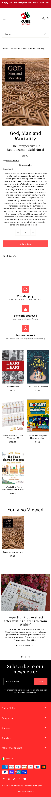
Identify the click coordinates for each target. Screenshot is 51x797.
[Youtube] (25, 779)
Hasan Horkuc (12, 160)
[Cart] (48, 18)
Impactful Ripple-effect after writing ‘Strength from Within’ (25, 621)
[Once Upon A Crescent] (38, 366)
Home (5, 48)
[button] (25, 257)
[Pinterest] (19, 779)
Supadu (30, 791)
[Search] (45, 34)
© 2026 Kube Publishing (12, 786)
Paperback (15, 48)
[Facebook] (4, 779)
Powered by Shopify (33, 786)
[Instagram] (9, 779)
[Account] (43, 18)
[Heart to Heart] (13, 366)
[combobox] (25, 34)
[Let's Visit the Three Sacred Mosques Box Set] (13, 467)
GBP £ (8, 759)
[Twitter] (14, 779)
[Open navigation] (10, 18)
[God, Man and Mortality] (13, 532)
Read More (32, 640)
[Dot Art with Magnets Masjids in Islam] (38, 415)
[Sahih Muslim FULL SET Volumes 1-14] (13, 415)
